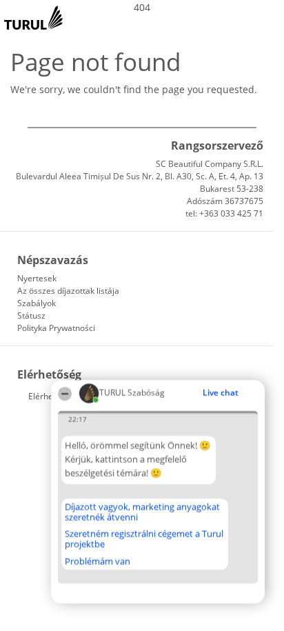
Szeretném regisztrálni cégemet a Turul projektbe (144, 539)
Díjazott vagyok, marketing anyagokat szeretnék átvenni (142, 512)
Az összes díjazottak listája (68, 291)
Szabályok (36, 303)
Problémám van (97, 561)
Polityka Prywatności (56, 328)
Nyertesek (37, 278)
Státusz (31, 315)
